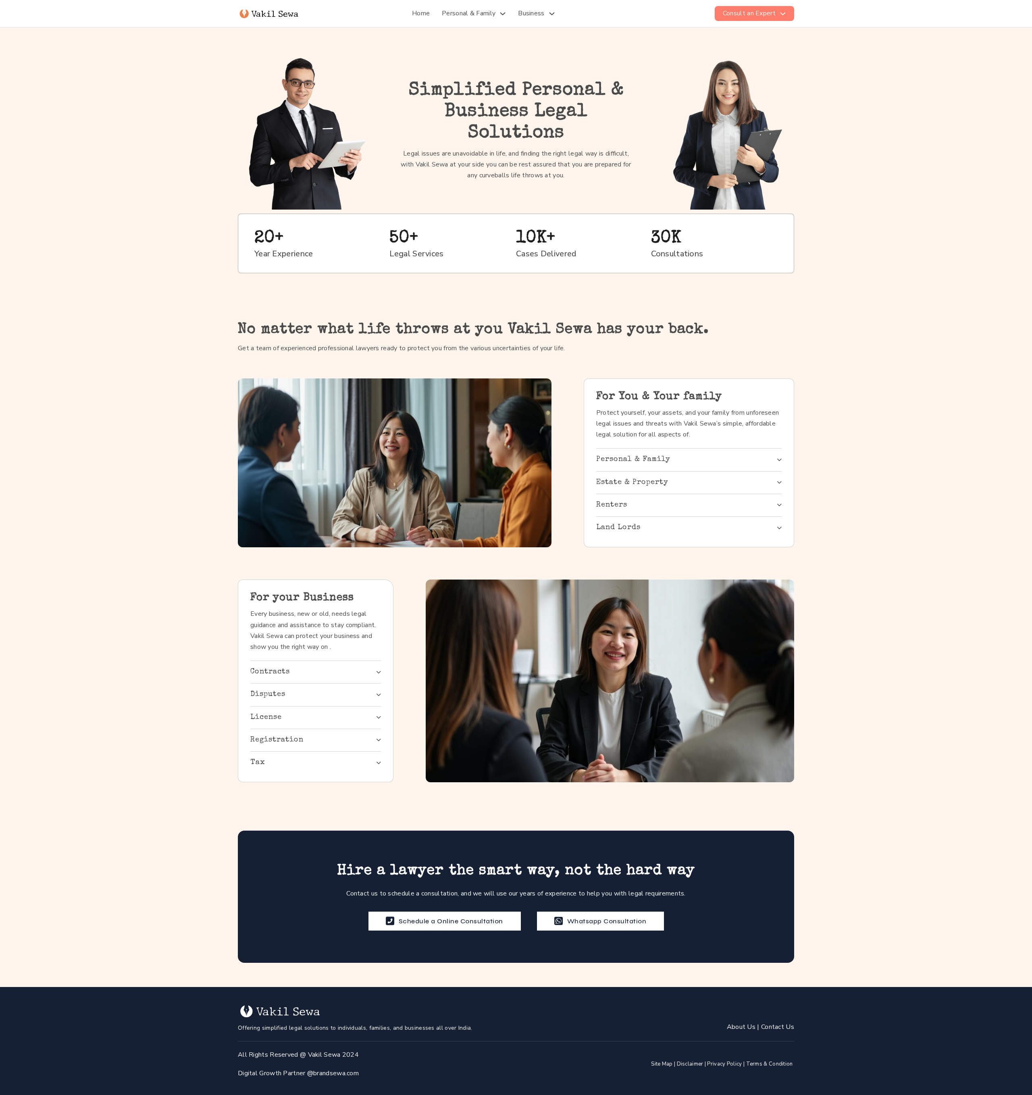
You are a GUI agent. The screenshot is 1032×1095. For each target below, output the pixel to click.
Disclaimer (690, 1064)
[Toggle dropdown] (502, 13)
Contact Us (777, 1026)
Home (421, 13)
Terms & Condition (769, 1064)
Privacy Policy (724, 1064)
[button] (689, 459)
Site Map (661, 1064)
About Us (742, 1026)
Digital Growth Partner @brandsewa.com (298, 1073)
